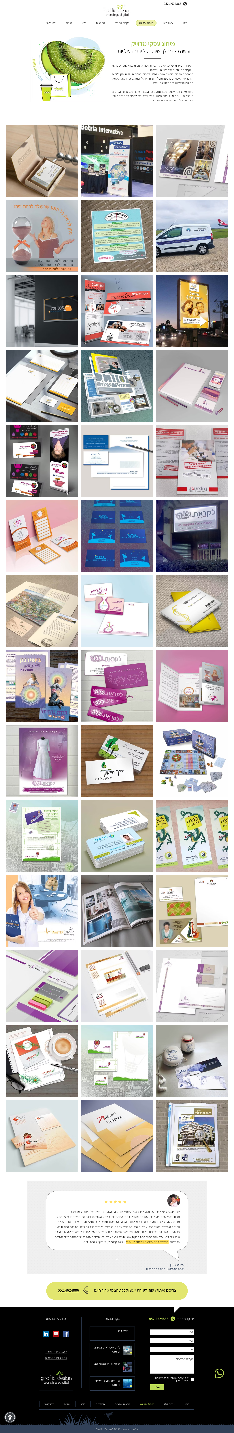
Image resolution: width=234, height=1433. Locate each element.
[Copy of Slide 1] (117, 1259)
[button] (56, 1352)
